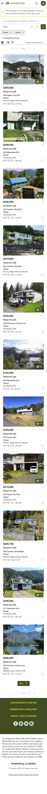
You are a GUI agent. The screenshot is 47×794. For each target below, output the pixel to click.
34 (41, 81)
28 (41, 538)
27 (41, 309)
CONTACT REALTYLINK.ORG (23, 716)
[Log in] (43, 3)
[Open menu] (2, 3)
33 (41, 595)
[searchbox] (22, 21)
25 (41, 138)
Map (7, 41)
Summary (12, 41)
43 (41, 195)
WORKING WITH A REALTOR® (23, 709)
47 (41, 252)
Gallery (2, 41)
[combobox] (23, 21)
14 (41, 480)
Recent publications (34, 42)
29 (41, 424)
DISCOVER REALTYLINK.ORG (24, 703)
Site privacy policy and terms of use (23, 775)
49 (41, 652)
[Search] (36, 3)
